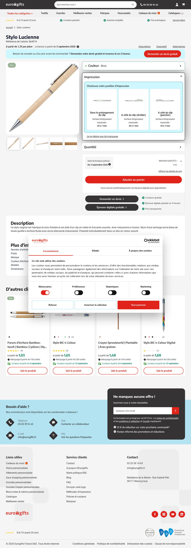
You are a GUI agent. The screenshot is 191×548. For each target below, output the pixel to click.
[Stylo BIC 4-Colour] (73, 314)
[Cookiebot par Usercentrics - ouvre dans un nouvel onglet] (146, 241)
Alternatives (179, 46)
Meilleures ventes (15, 501)
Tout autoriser (138, 305)
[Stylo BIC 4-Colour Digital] (163, 314)
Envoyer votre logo (76, 487)
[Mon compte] (176, 4)
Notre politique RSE (76, 472)
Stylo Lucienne (23, 27)
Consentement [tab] (50, 251)
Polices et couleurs (76, 496)
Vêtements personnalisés (19, 472)
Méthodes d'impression (78, 491)
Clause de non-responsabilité (170, 543)
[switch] (78, 292)
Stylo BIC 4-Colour (64, 342)
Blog (68, 477)
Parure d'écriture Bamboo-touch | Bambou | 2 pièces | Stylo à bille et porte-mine (27, 345)
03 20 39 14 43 (150, 4)
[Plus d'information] (77, 47)
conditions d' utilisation (129, 421)
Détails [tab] (95, 250)
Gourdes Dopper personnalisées (22, 487)
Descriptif (162, 46)
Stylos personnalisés (17, 468)
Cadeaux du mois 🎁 (17, 463)
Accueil (9, 27)
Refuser (52, 305)
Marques (71, 501)
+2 (72, 337)
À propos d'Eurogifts (77, 468)
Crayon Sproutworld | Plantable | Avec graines (118, 344)
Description (145, 46)
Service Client (179, 20)
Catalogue (11, 496)
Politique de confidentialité (111, 543)
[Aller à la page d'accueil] (15, 4)
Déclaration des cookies (139, 543)
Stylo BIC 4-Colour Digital (159, 342)
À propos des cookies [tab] (140, 250)
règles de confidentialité (167, 418)
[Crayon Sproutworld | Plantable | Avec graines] (118, 314)
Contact (70, 463)
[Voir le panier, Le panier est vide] (183, 4)
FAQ (68, 482)
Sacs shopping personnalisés (21, 477)
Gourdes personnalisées (18, 482)
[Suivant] (76, 99)
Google (146, 421)
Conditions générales (84, 543)
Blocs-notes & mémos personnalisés (25, 491)
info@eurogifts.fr (136, 468)
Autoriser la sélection (95, 305)
